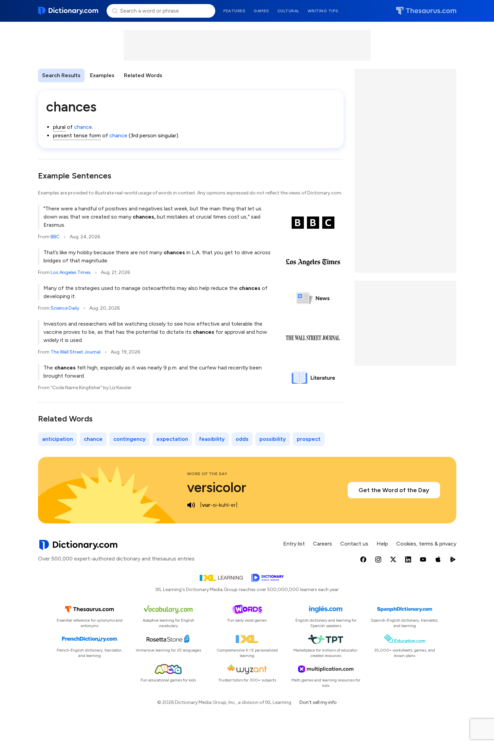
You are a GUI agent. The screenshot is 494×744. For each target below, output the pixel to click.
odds (242, 439)
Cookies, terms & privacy (426, 543)
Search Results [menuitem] (61, 75)
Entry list (294, 543)
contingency (129, 439)
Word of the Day (207, 473)
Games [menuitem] (261, 10)
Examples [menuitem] (102, 75)
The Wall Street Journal (75, 352)
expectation (172, 439)
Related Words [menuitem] (143, 75)
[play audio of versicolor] (191, 505)
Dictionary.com (68, 11)
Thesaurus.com (426, 11)
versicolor (216, 487)
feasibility (212, 439)
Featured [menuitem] (234, 10)
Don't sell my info (318, 702)
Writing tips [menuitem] (323, 10)
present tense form (77, 135)
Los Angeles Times (71, 272)
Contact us (354, 543)
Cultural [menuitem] (288, 10)
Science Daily (65, 308)
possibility (272, 439)
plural (59, 127)
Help (382, 543)
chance (83, 127)
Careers (322, 543)
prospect (309, 439)
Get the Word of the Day (394, 490)
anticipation (57, 439)
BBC (55, 237)
